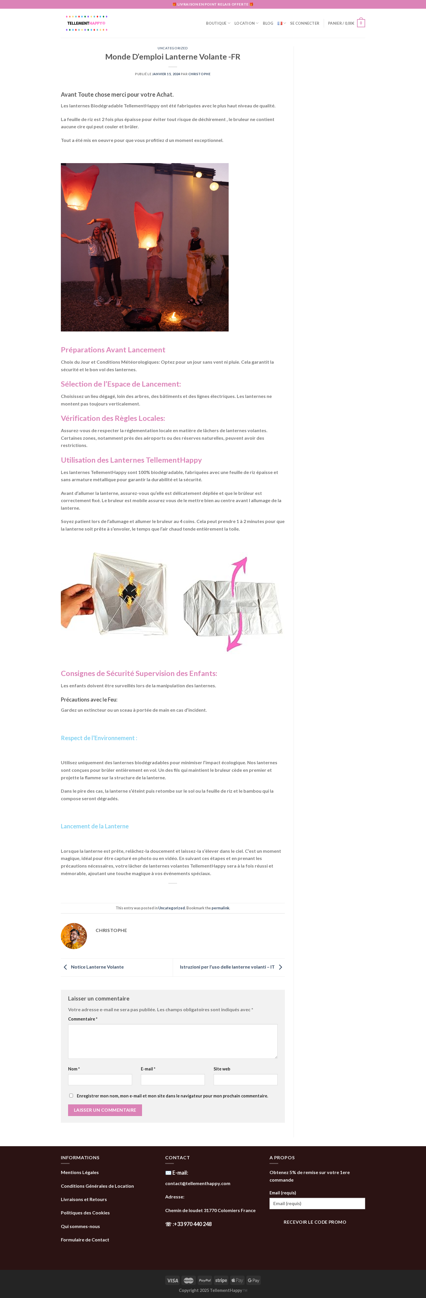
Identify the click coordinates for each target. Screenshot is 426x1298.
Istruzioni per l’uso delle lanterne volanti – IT (228, 967)
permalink (220, 908)
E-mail (148, 1068)
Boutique (216, 23)
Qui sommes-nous (81, 1226)
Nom (74, 1068)
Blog (268, 23)
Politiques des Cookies (85, 1212)
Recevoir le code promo (315, 1222)
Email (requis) (283, 1192)
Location (244, 23)
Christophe (199, 74)
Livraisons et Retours (84, 1199)
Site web (222, 1068)
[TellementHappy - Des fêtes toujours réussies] (97, 23)
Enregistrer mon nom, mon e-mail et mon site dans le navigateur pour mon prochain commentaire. (172, 1095)
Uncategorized (173, 48)
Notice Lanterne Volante (97, 967)
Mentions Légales (80, 1172)
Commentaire (82, 1018)
